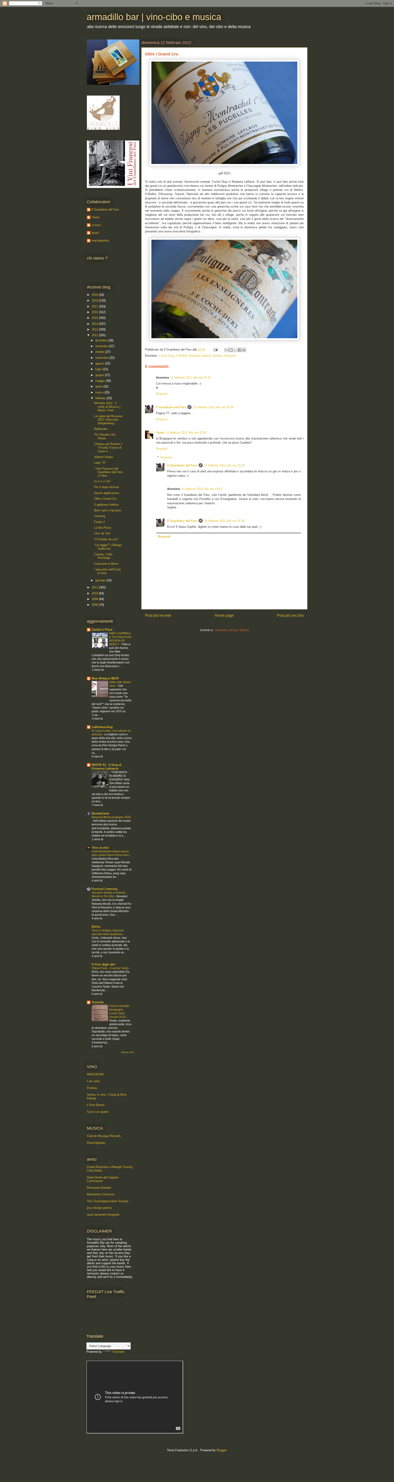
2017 (95, 306)
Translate (118, 1351)
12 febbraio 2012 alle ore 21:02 (224, 465)
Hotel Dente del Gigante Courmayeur (102, 1179)
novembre (102, 346)
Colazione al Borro (106, 563)
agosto (100, 363)
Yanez (160, 432)
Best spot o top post (107, 510)
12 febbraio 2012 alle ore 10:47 (190, 377)
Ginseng (99, 516)
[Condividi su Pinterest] (244, 350)
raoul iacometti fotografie (103, 1214)
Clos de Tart (102, 533)
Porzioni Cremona (104, 889)
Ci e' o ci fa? (102, 481)
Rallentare (100, 429)
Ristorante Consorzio (100, 1194)
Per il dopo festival (106, 487)
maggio (100, 380)
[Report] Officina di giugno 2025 (111, 817)
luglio (99, 369)
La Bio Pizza (102, 527)
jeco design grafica (99, 1207)
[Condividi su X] (235, 350)
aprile (99, 386)
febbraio (101, 398)
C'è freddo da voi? (106, 539)
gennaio (100, 580)
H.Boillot (181, 355)
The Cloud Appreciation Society (107, 1201)
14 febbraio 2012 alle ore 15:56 (224, 521)
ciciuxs (96, 225)
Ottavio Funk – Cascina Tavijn (110, 968)
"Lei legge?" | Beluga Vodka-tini (108, 546)
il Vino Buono (95, 1105)
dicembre (101, 340)
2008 (95, 604)
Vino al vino (100, 847)
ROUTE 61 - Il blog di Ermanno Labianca (107, 766)
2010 (95, 593)
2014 (95, 323)
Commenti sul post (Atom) (231, 630)
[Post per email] (215, 349)
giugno (100, 375)
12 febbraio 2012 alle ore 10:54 (213, 407)
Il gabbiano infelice (106, 504)
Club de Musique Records (104, 1136)
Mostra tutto (127, 1052)
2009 (95, 599)
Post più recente (158, 615)
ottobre (100, 352)
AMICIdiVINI (95, 1074)
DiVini (96, 926)
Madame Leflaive (200, 355)
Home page (224, 615)
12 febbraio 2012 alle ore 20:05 (186, 432)
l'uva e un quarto (98, 1111)
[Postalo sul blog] (231, 350)
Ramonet (230, 355)
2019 (95, 294)
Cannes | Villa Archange (103, 556)
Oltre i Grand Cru (105, 498)
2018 (95, 300)
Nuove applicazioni (106, 493)
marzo (99, 392)
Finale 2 (99, 522)
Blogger (221, 1450)
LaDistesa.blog (102, 727)
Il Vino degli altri (103, 964)
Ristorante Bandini (99, 1187)
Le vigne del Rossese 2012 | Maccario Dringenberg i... (108, 419)
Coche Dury (166, 355)
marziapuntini (100, 240)
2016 (95, 312)
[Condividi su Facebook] (239, 350)
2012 (95, 335)
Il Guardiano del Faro (171, 407)
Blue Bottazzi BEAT (105, 678)
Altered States (103, 457)
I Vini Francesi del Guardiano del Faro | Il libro (108, 472)
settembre (102, 357)
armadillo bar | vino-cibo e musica (154, 17)
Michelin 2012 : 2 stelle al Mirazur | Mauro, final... (107, 406)
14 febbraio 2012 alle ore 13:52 (201, 489)
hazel (94, 232)
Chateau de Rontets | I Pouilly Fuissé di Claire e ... (108, 447)
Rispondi (161, 393)
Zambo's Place (102, 629)
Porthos (92, 1088)
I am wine (93, 1081)
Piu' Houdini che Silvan (104, 436)
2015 (95, 318)
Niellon (217, 355)
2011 (95, 587)
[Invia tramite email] (226, 350)
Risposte (166, 457)
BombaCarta (100, 813)
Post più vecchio (290, 615)
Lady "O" (100, 462)
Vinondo (98, 1002)
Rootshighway (96, 1142)
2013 (95, 329)
